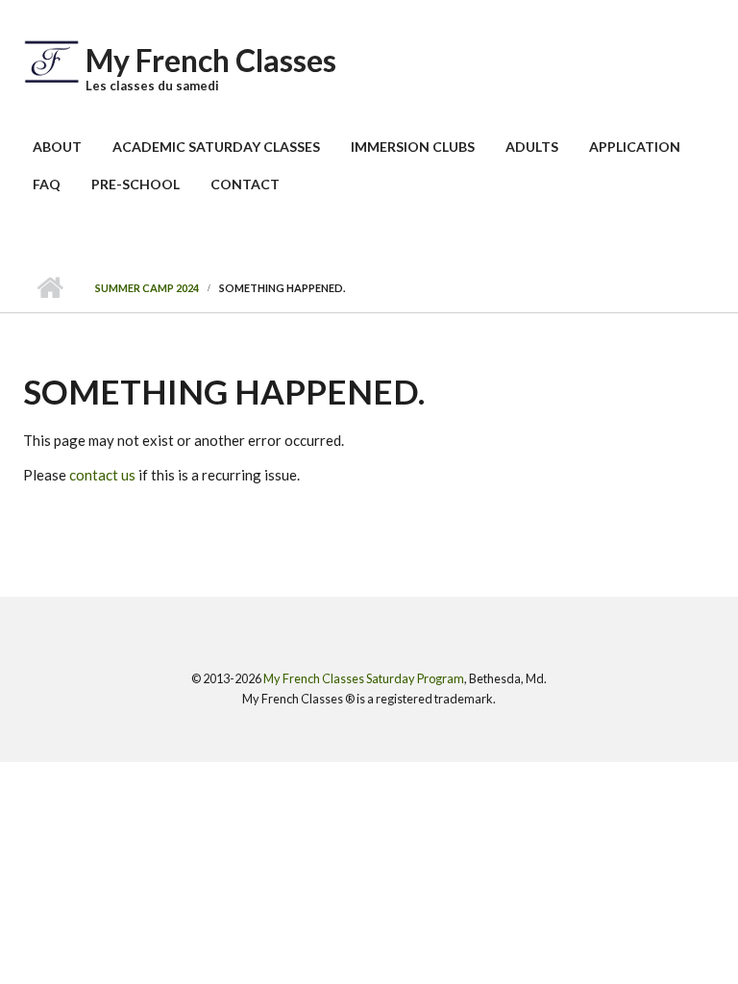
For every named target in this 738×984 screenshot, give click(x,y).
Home (49, 288)
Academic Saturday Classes (216, 146)
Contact (245, 184)
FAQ (47, 184)
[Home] (52, 59)
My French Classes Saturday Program (363, 678)
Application (634, 146)
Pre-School (135, 184)
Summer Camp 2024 (147, 288)
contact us (102, 474)
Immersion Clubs (413, 146)
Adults (531, 146)
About (57, 146)
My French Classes (211, 60)
